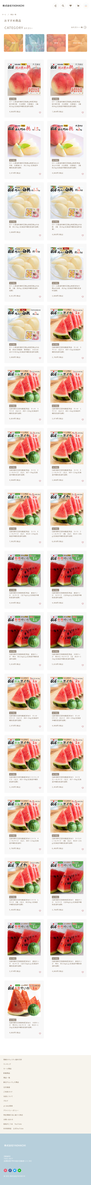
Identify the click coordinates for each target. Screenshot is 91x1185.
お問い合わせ (8, 1119)
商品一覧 (6, 1078)
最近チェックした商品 (11, 1082)
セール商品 (7, 1068)
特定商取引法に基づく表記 (13, 1115)
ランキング (7, 1064)
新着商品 (6, 1073)
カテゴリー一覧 (77, 27)
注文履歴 (6, 1087)
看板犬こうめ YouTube (12, 1124)
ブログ (5, 1101)
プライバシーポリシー (11, 1110)
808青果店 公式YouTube (13, 1128)
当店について (8, 1096)
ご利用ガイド (8, 1092)
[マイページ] (55, 6)
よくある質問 (8, 1106)
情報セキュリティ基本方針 (12, 1059)
